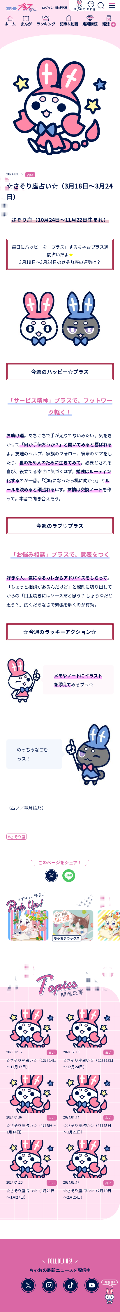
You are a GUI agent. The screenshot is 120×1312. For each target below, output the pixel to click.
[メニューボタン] (112, 5)
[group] (25, 927)
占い (30, 174)
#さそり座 (16, 836)
